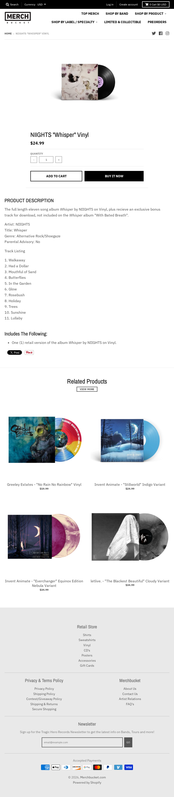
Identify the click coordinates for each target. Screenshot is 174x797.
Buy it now (114, 176)
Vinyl (87, 645)
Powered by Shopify (87, 782)
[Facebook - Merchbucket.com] (161, 33)
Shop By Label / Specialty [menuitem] (72, 22)
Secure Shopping (44, 709)
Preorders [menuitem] (157, 22)
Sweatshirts (87, 640)
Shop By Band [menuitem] (117, 14)
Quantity (36, 153)
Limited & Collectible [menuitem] (122, 22)
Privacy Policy (44, 689)
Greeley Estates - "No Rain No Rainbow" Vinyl (44, 484)
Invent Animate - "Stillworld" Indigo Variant (129, 484)
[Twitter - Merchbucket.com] (154, 33)
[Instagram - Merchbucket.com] (167, 33)
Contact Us (130, 694)
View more (87, 389)
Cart (158, 4)
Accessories (87, 660)
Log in (110, 4)
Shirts (87, 635)
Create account (128, 4)
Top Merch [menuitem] (90, 14)
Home (8, 33)
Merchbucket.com (93, 777)
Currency (29, 4)
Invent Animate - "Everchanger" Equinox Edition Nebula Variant (44, 583)
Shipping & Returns (44, 704)
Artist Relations (130, 699)
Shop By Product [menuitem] (149, 14)
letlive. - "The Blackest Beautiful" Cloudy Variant (130, 581)
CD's (87, 650)
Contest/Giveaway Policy (44, 699)
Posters (87, 655)
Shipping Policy (44, 694)
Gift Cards (87, 665)
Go (128, 742)
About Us (129, 689)
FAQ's (130, 704)
